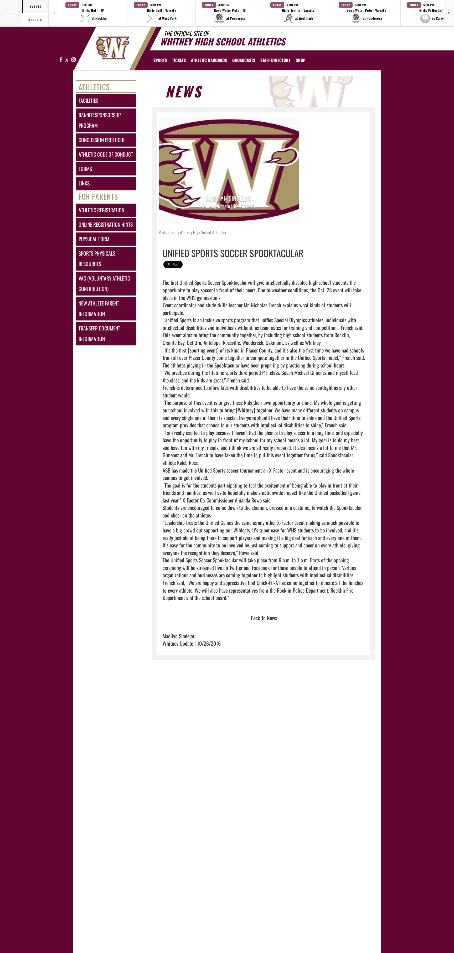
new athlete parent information (99, 308)
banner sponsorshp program (100, 120)
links (84, 183)
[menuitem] (178, 60)
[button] (93, 13)
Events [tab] (36, 6)
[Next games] (448, 13)
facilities (88, 100)
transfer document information (99, 333)
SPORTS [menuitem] (160, 60)
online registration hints (106, 224)
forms (85, 169)
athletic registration (101, 210)
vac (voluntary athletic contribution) (104, 283)
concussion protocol (102, 140)
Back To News (264, 618)
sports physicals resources (97, 259)
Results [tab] (35, 20)
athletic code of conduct (106, 154)
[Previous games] (54, 13)
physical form (94, 239)
